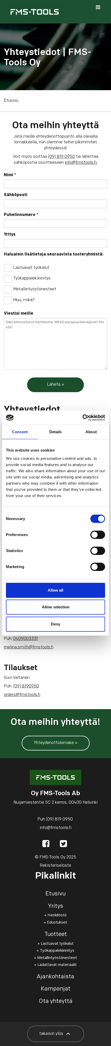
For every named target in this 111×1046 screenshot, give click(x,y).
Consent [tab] (20, 432)
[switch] (97, 535)
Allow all (55, 590)
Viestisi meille (18, 314)
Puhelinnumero (21, 215)
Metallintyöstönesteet (34, 289)
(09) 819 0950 (61, 157)
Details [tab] (55, 432)
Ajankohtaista (55, 977)
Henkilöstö (57, 914)
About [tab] (91, 432)
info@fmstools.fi (81, 163)
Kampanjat (55, 989)
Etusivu (11, 101)
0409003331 (25, 639)
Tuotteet (55, 934)
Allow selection (55, 607)
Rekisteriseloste (55, 866)
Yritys (9, 235)
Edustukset (57, 922)
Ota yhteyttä (56, 1001)
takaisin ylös (51, 1034)
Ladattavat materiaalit (57, 964)
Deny (55, 624)
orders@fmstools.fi (22, 695)
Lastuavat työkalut (31, 268)
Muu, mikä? (24, 300)
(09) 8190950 (26, 686)
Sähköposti (15, 195)
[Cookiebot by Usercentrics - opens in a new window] (82, 417)
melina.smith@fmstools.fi (28, 647)
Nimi (10, 175)
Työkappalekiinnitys (32, 278)
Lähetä (53, 385)
